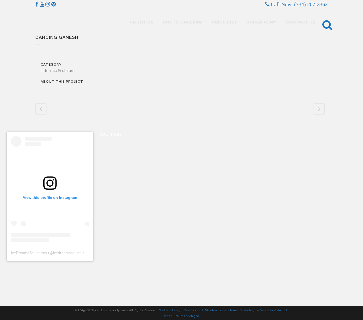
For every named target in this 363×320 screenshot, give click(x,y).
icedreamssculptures (70, 253)
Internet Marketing (241, 310)
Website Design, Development (181, 310)
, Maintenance (213, 310)
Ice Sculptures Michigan (181, 316)
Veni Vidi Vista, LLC (274, 310)
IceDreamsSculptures (29, 253)
